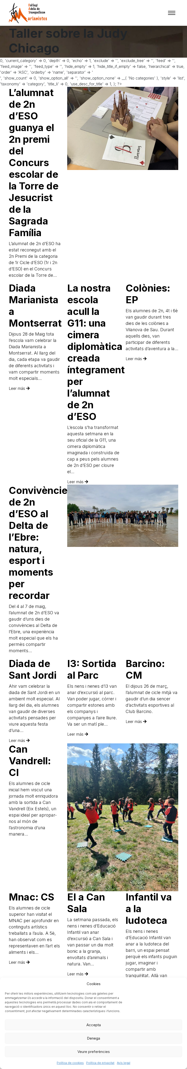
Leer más (17, 388)
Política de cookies (70, 1063)
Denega (93, 1038)
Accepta (93, 1025)
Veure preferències (93, 1051)
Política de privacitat (100, 1063)
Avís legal (123, 1063)
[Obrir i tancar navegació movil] (171, 13)
